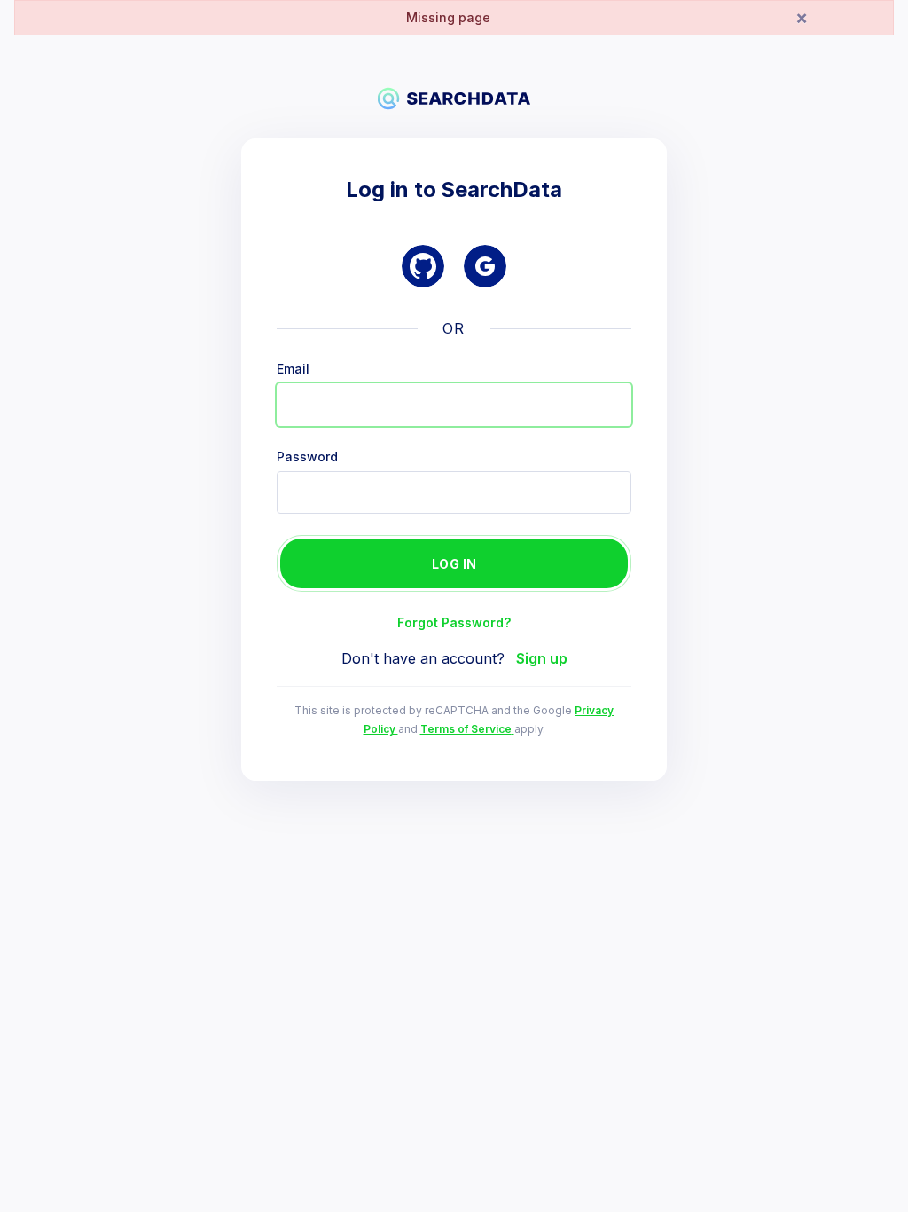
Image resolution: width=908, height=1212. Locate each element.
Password (307, 457)
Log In (454, 563)
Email (293, 369)
